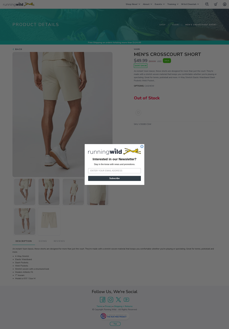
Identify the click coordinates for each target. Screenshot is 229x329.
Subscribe (114, 178)
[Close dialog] (142, 146)
